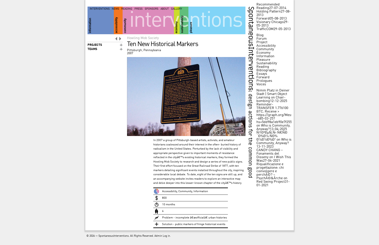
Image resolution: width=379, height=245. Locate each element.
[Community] (148, 20)
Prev (116, 38)
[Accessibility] (118, 20)
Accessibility (266, 46)
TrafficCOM (265, 29)
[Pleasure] (216, 20)
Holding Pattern (268, 11)
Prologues (264, 81)
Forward (263, 18)
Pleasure (263, 60)
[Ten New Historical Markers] (186, 135)
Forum (261, 39)
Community (265, 49)
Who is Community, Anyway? (273, 141)
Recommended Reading (268, 6)
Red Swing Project (270, 182)
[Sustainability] (184, 20)
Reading (126, 9)
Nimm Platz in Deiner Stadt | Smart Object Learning (273, 94)
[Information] (101, 20)
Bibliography (266, 70)
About (165, 9)
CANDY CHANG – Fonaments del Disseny (269, 153)
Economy (263, 53)
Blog (260, 35)
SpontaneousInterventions (113, 236)
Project (261, 42)
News (115, 9)
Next (120, 38)
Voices (261, 84)
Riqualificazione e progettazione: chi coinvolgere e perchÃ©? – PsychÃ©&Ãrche (270, 171)
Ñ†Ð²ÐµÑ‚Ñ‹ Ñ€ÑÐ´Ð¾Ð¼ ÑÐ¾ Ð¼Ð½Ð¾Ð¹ (271, 136)
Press (138, 9)
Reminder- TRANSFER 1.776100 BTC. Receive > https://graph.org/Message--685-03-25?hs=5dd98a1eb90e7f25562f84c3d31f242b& (288, 113)
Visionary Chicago (270, 22)
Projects (95, 45)
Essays (261, 74)
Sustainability (266, 63)
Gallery (176, 9)
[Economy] (177, 20)
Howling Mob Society (143, 38)
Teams (92, 49)
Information (265, 56)
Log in (166, 236)
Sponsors (151, 9)
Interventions (100, 9)
